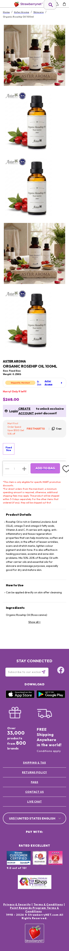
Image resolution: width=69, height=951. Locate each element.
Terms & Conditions (48, 904)
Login (13, 411)
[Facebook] (61, 670)
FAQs (34, 782)
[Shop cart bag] (64, 4)
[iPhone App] (20, 697)
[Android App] (50, 697)
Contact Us (34, 791)
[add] (24, 468)
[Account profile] (57, 4)
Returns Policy (34, 772)
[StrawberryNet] (28, 4)
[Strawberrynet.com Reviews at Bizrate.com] (19, 864)
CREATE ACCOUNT (26, 411)
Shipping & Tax (34, 762)
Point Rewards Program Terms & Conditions (34, 909)
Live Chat (34, 801)
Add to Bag (45, 468)
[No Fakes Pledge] (55, 862)
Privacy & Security (17, 904)
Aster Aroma (14, 361)
